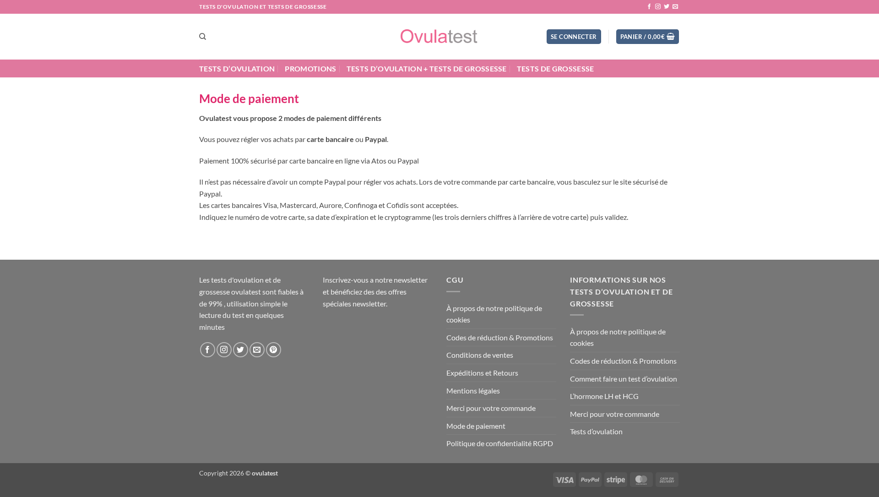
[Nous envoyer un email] (675, 7)
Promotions (310, 68)
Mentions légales (473, 390)
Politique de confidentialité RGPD (499, 443)
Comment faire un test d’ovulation (623, 378)
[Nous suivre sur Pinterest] (273, 349)
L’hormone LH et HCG (604, 396)
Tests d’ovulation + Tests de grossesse (427, 68)
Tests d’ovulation (237, 68)
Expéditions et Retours (482, 372)
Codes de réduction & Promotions (499, 337)
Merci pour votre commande (491, 408)
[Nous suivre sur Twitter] (666, 7)
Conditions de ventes (479, 354)
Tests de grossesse (555, 68)
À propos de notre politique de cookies (494, 314)
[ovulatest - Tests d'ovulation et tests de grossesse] (439, 36)
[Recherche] (202, 36)
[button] (574, 36)
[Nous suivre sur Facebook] (649, 7)
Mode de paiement (475, 425)
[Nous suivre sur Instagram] (658, 7)
